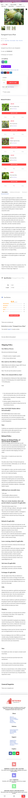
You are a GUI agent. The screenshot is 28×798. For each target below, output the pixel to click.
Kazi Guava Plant (13, 157)
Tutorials (11, 720)
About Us (12, 717)
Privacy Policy (13, 722)
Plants (20, 4)
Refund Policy (13, 741)
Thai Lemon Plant (13, 175)
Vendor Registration (14, 729)
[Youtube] (17, 753)
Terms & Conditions (14, 719)
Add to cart (13, 82)
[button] (26, 9)
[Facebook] (3, 62)
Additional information (15, 192)
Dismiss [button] (23, 1)
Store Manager (13, 730)
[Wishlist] (4, 796)
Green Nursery (10, 86)
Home (2, 4)
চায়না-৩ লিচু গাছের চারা (13, 123)
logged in (10, 329)
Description (5, 192)
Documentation (13, 718)
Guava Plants (11, 6)
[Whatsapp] (6, 62)
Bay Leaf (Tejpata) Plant (14, 106)
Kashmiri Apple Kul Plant (15, 140)
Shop (7, 4)
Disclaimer (12, 721)
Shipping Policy (13, 740)
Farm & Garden (13, 4)
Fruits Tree (3, 6)
